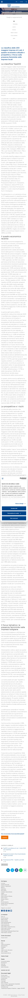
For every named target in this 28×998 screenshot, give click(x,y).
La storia (3, 883)
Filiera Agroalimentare (6, 922)
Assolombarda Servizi (6, 952)
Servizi (3, 940)
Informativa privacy (5, 976)
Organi (2, 893)
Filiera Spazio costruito (6, 932)
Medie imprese (4, 919)
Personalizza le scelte (13, 513)
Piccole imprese (4, 918)
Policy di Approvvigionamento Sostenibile (10, 983)
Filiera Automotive (5, 925)
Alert (14, 38)
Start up (3, 916)
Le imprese (4, 914)
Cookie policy (4, 978)
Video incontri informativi (6, 950)
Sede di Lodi (4, 894)
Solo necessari (14, 518)
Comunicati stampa (5, 961)
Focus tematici (14, 35)
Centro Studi (4, 956)
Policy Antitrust (4, 982)
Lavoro (14, 26)
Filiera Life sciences (5, 929)
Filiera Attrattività (5, 923)
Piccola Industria (4, 901)
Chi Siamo (4, 881)
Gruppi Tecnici (4, 904)
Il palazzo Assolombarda (6, 891)
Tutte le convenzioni (5, 944)
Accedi (21, 1)
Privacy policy (4, 975)
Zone (2, 900)
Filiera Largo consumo (6, 928)
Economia (15, 24)
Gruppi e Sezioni (4, 899)
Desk (2, 942)
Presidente (3, 965)
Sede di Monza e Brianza (6, 896)
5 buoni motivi (4, 937)
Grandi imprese (4, 920)
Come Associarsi (6, 935)
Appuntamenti (4, 945)
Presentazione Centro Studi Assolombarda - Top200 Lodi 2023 (14, 854)
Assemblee (3, 889)
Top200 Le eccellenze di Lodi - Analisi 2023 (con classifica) (14, 849)
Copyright (3, 981)
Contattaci (4, 837)
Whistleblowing (4, 986)
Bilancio (3, 887)
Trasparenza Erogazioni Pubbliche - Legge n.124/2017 (13, 988)
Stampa (5, 864)
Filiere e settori (14, 32)
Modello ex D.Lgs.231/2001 (7, 985)
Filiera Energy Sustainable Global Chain (10, 931)
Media (2, 959)
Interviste (3, 964)
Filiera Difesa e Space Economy (8, 926)
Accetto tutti (14, 508)
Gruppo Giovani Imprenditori (7, 903)
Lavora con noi (5, 970)
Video (2, 948)
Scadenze (3, 947)
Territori (14, 29)
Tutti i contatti (4, 951)
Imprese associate (5, 884)
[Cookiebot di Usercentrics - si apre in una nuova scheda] (20, 478)
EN (16, 1)
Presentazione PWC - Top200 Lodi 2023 (13, 859)
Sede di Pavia (4, 897)
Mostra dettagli (19, 503)
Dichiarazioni (4, 962)
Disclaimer (3, 979)
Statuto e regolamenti (6, 886)
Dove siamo (3, 890)
